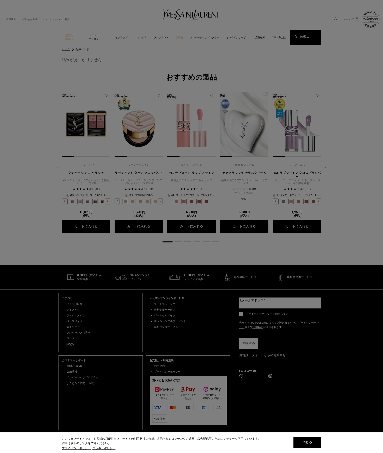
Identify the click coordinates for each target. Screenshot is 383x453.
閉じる (307, 442)
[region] (191, 442)
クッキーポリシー (103, 448)
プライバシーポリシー (76, 448)
